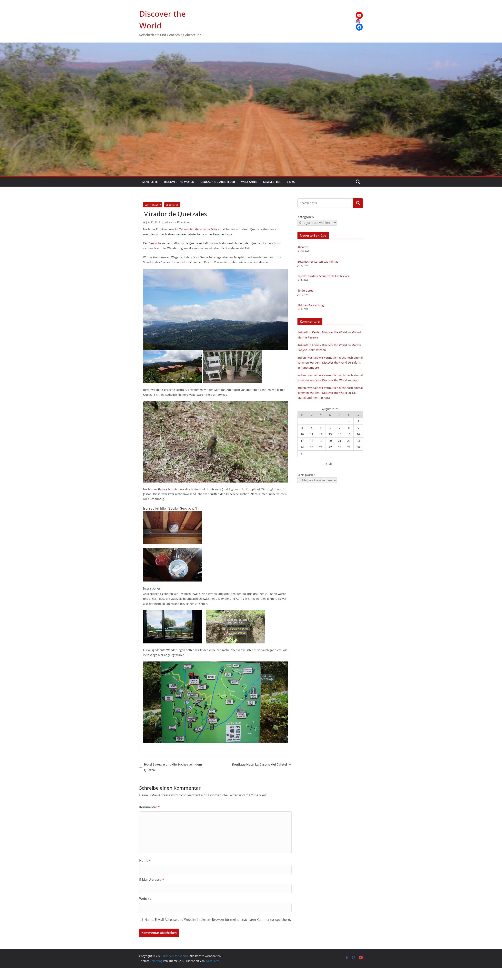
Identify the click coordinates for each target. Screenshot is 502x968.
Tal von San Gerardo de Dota (197, 229)
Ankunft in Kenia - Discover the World (322, 332)
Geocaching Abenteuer (217, 182)
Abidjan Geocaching (310, 305)
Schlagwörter (306, 475)
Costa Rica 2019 (153, 204)
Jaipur (356, 380)
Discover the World (179, 182)
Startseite (150, 182)
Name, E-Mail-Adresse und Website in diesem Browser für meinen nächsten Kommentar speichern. (218, 919)
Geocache (155, 243)
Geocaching (172, 204)
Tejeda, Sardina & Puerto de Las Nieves (323, 276)
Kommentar (149, 807)
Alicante (302, 247)
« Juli (329, 463)
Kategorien (358, 203)
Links (291, 182)
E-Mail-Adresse (151, 879)
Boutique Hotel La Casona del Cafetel (259, 764)
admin (168, 222)
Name (145, 860)
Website (145, 898)
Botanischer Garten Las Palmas (317, 261)
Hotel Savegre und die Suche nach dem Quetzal (173, 767)
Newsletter (272, 182)
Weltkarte (249, 182)
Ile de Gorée (305, 290)
